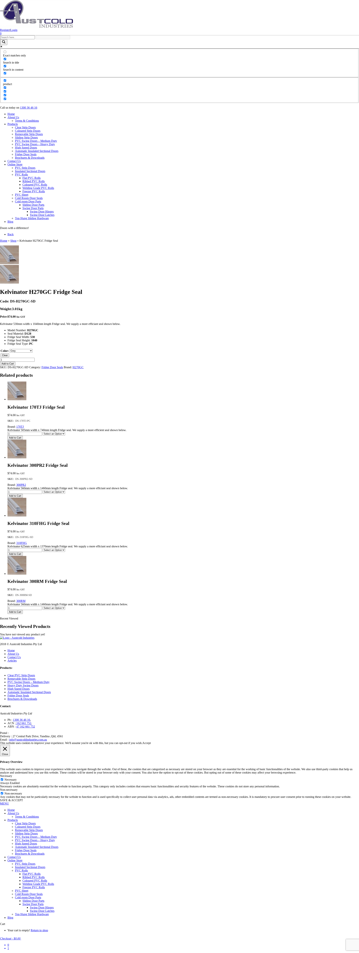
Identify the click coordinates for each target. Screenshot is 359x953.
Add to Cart (7, 363)
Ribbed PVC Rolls (33, 181)
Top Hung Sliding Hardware (32, 218)
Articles (12, 660)
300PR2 (21, 484)
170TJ (20, 426)
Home (11, 114)
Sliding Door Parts (33, 204)
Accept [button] (146, 743)
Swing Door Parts (33, 208)
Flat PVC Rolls (31, 177)
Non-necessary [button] (9, 789)
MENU (4, 803)
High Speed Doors (26, 147)
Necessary (10, 779)
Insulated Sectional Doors (30, 171)
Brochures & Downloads (30, 157)
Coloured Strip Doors (27, 130)
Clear (5, 355)
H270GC (78, 367)
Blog (10, 221)
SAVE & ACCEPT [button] (11, 800)
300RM (20, 600)
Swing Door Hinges (42, 211)
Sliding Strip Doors (26, 137)
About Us (13, 117)
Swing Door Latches (42, 214)
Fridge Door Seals (25, 154)
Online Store (14, 164)
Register (5, 30)
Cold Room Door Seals (29, 198)
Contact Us (14, 161)
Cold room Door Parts (28, 201)
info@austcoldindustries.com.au (28, 739)
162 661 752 (23, 723)
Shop (13, 240)
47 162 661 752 (25, 726)
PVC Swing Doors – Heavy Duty (35, 144)
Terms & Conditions (27, 120)
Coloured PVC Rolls (34, 184)
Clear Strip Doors (25, 127)
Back (10, 234)
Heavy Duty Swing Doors (23, 685)
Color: (5, 350)
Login (13, 30)
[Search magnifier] (3, 42)
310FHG (21, 543)
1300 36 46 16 (28, 107)
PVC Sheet (21, 194)
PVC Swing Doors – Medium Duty (36, 140)
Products (12, 124)
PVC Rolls (21, 174)
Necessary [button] (6, 775)
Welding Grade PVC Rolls (38, 188)
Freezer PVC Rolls (33, 191)
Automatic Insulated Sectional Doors (36, 151)
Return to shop (39, 930)
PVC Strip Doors (25, 167)
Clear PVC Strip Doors (21, 675)
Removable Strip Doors (29, 134)
